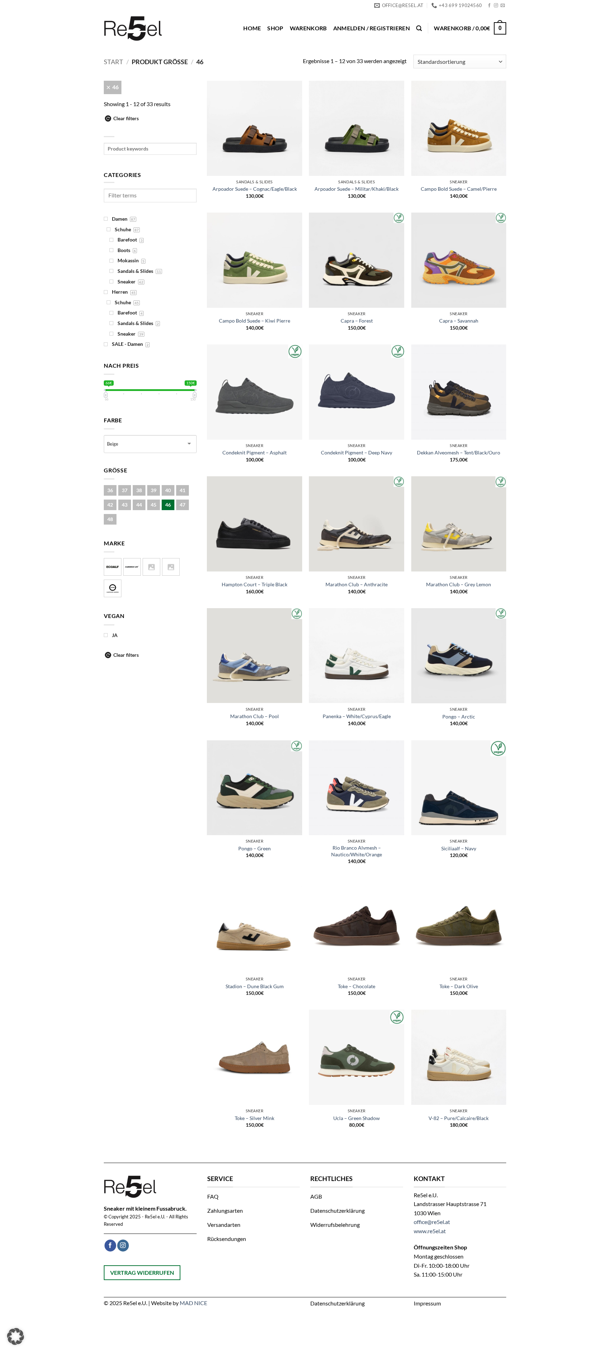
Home (252, 28)
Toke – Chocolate (356, 986)
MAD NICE (193, 1302)
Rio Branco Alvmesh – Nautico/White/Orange (356, 851)
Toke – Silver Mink (254, 1118)
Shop (275, 28)
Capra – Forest (357, 321)
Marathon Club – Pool (254, 716)
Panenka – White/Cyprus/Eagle (357, 716)
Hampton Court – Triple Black (254, 584)
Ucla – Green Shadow (356, 1118)
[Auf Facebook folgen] (489, 5)
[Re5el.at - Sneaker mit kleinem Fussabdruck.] (135, 28)
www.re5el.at (430, 1231)
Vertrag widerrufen (142, 1272)
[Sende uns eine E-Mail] (503, 5)
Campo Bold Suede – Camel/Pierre (459, 189)
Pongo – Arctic (458, 717)
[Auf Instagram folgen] (496, 5)
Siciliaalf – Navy (458, 848)
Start (113, 62)
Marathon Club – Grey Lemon (458, 584)
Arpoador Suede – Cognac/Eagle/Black (255, 189)
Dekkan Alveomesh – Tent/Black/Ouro (458, 452)
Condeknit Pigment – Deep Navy (356, 452)
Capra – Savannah (458, 321)
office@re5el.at (432, 1221)
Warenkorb (308, 28)
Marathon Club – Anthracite (356, 584)
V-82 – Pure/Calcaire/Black (459, 1118)
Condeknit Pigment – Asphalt (254, 452)
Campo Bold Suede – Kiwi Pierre (254, 321)
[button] (371, 28)
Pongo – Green (254, 848)
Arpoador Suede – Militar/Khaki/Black (357, 189)
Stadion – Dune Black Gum (255, 986)
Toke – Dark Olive (458, 986)
